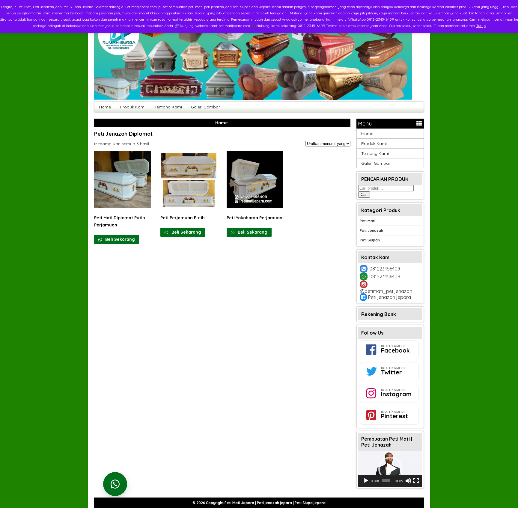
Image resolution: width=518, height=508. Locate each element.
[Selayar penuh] (416, 481)
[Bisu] (408, 481)
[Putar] (366, 481)
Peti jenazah (371, 230)
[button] (390, 469)
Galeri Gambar (205, 107)
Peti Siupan (370, 240)
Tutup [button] (481, 25)
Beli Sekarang (119, 239)
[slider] (386, 480)
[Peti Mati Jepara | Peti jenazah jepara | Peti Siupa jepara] (253, 99)
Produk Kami (132, 107)
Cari (364, 194)
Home (105, 107)
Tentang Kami (168, 107)
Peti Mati (367, 221)
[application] (390, 469)
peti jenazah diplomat (123, 133)
